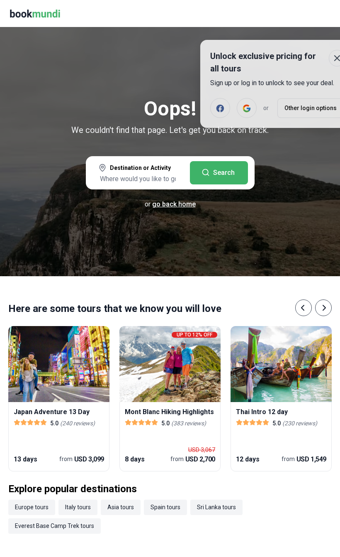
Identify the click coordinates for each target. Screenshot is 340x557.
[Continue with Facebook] (195, 108)
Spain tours (165, 507)
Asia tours (120, 507)
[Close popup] (312, 58)
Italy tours (78, 507)
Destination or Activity (140, 167)
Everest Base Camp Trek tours (54, 526)
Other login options (285, 108)
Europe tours (32, 507)
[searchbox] (138, 178)
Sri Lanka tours (216, 507)
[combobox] (138, 173)
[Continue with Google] (221, 108)
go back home (174, 204)
